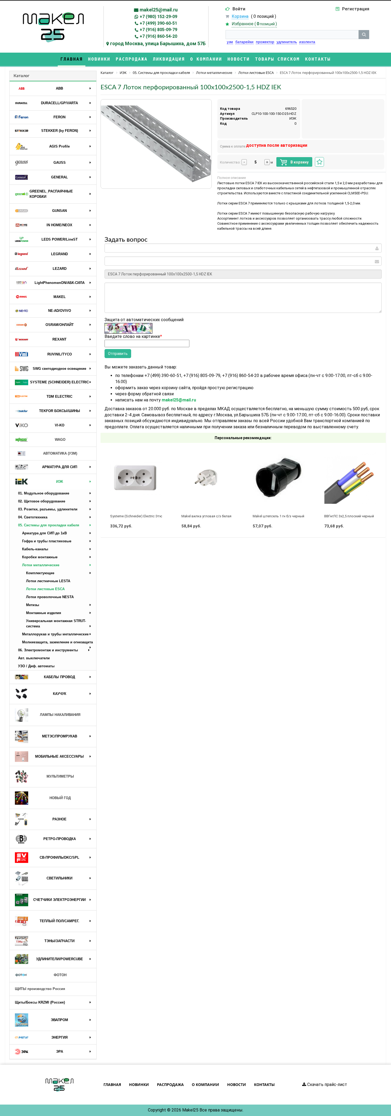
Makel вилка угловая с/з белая (206, 516)
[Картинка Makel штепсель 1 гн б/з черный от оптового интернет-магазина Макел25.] (279, 478)
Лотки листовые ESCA (45, 589)
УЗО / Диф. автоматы (36, 666)
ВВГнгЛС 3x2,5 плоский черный (349, 516)
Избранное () (254, 23)
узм (230, 42)
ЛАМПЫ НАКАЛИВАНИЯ (60, 715)
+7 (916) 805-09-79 (158, 29)
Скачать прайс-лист (326, 1084)
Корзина (240, 16)
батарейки (244, 42)
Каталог (22, 76)
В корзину (299, 162)
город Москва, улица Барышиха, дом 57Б (158, 43)
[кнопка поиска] (364, 34)
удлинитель (287, 42)
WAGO (60, 440)
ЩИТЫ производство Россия (40, 989)
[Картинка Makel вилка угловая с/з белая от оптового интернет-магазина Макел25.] (207, 478)
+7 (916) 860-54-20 (158, 36)
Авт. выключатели (34, 658)
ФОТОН (60, 975)
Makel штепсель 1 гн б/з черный (278, 516)
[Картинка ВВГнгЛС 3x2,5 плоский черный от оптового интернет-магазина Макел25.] (350, 478)
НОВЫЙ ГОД (60, 798)
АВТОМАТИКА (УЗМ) (60, 453)
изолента (307, 42)
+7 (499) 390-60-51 (158, 23)
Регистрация (355, 8)
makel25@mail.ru (159, 9)
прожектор (265, 42)
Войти (238, 8)
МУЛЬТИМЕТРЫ (60, 776)
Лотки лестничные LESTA (48, 581)
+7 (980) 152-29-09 (158, 16)
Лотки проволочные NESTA (50, 597)
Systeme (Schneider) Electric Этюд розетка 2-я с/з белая (155, 516)
